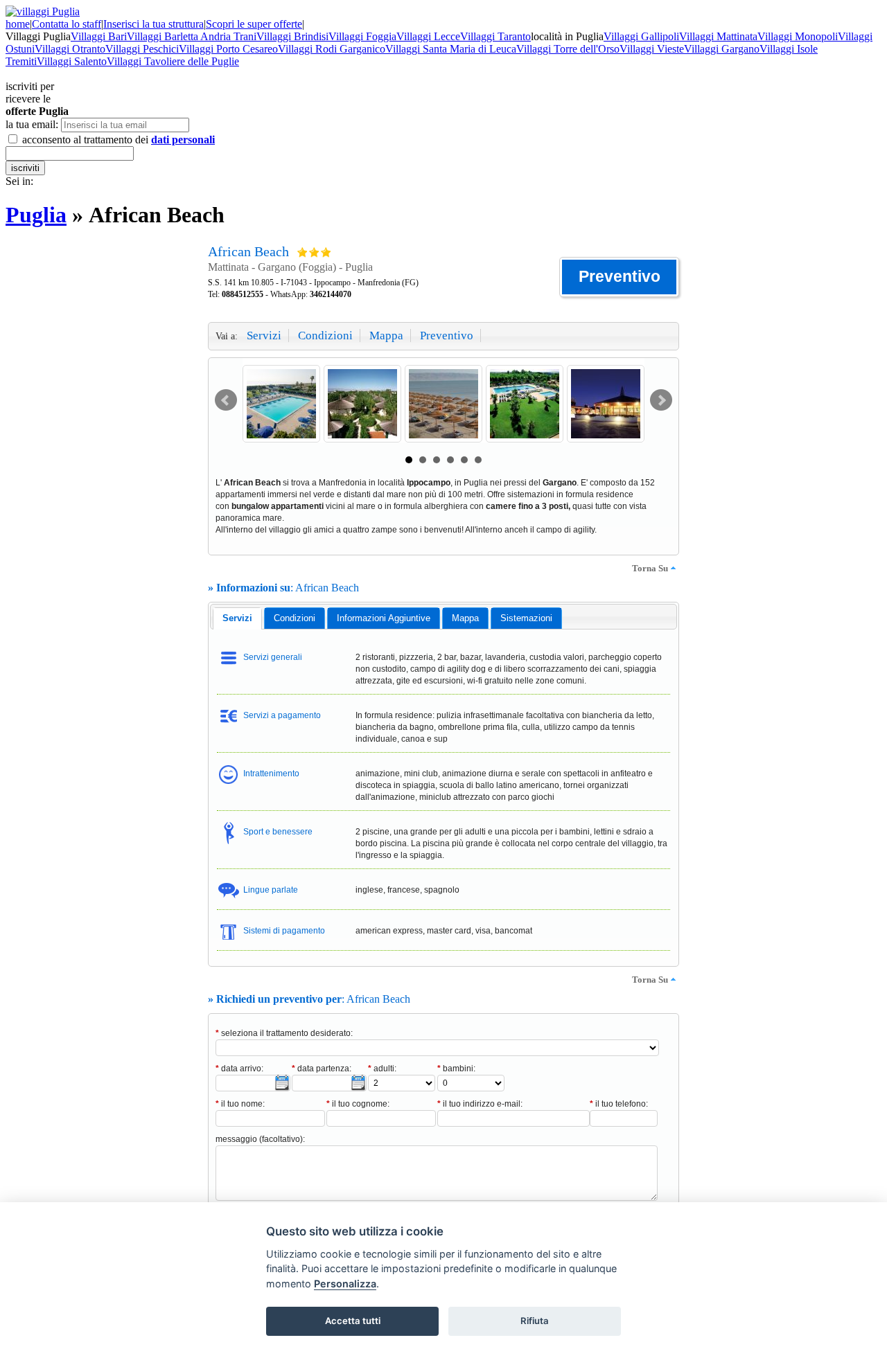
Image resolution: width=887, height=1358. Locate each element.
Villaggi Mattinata (718, 36)
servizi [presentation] (237, 618)
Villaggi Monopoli (797, 36)
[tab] (237, 618)
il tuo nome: (240, 1104)
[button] (619, 277)
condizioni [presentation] (294, 618)
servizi (264, 335)
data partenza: (321, 1068)
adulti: (382, 1068)
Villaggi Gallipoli (641, 36)
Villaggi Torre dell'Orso (568, 49)
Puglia (36, 214)
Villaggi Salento (72, 61)
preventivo (446, 335)
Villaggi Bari (99, 36)
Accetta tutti (352, 1320)
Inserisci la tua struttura (153, 24)
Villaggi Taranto (495, 36)
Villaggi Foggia (362, 36)
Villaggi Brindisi (292, 36)
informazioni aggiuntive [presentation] (383, 618)
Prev (226, 400)
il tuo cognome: (357, 1104)
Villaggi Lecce (428, 36)
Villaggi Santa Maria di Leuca (450, 49)
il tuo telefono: (619, 1104)
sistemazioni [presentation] (526, 618)
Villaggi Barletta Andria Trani (191, 36)
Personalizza (345, 1283)
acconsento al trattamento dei (117, 139)
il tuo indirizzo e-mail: (479, 1104)
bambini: (456, 1068)
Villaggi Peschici (142, 49)
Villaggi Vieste (652, 49)
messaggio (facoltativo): (260, 1139)
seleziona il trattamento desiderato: (284, 1033)
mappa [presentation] (465, 618)
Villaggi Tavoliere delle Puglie (173, 61)
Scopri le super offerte (254, 24)
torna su (650, 568)
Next (661, 400)
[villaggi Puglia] (43, 11)
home (18, 24)
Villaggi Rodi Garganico (331, 49)
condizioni (325, 335)
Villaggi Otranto (70, 49)
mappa (386, 335)
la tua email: (32, 124)
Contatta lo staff (66, 24)
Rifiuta (534, 1320)
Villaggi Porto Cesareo (228, 49)
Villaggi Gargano (721, 49)
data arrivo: (239, 1068)
